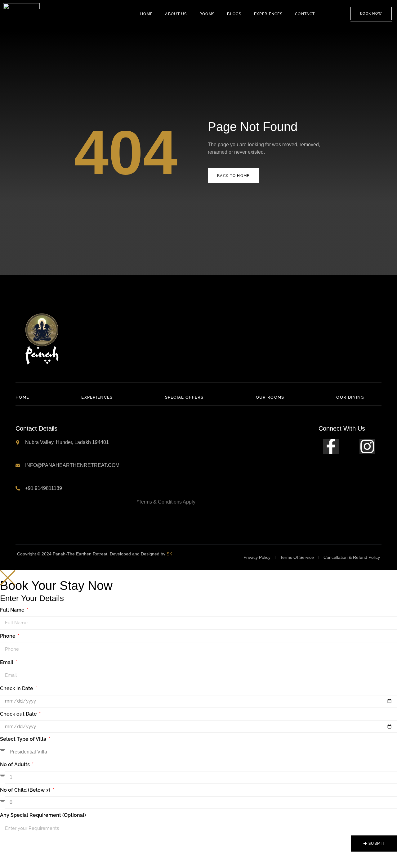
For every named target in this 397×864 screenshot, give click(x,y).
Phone (8, 636)
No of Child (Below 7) (25, 790)
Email (7, 662)
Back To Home (233, 176)
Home (146, 14)
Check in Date (17, 688)
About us (176, 14)
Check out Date (19, 714)
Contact (305, 14)
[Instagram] (367, 446)
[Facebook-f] (331, 446)
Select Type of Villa (23, 739)
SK (169, 553)
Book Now (371, 13)
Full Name (13, 610)
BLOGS (234, 14)
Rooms (207, 14)
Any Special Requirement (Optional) (43, 815)
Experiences (268, 14)
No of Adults (15, 764)
